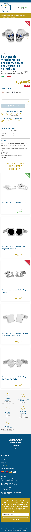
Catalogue (8, 14)
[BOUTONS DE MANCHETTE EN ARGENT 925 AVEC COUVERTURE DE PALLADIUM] (15, 35)
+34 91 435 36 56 (11, 479)
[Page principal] (6, 7)
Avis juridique (22, 528)
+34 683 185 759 (11, 484)
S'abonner (15, 519)
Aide (3, 459)
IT (8, 465)
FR (6, 465)
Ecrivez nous (7, 488)
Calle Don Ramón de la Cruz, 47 (13, 492)
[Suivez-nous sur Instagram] (15, 449)
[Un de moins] (2, 101)
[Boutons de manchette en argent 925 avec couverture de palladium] (15, 318)
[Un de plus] (28, 101)
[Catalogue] (29, 8)
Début (2, 14)
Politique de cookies (21, 530)
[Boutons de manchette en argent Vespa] (15, 274)
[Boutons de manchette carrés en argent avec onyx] (15, 231)
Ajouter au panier (13, 106)
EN (4, 465)
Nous (3, 458)
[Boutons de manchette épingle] (15, 187)
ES (1, 465)
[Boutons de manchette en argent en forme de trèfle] (15, 361)
